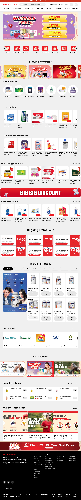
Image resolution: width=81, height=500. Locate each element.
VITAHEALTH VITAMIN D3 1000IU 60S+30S (46, 287)
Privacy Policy (37, 473)
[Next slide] (79, 71)
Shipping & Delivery (49, 462)
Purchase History (60, 456)
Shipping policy (68, 495)
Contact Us (36, 460)
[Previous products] (4, 119)
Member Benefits (71, 456)
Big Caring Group (37, 456)
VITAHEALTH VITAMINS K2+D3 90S (33, 287)
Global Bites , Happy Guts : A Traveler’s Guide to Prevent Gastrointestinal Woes (63, 436)
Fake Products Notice (50, 468)
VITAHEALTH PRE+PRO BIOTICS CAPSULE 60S (71, 287)
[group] (8, 91)
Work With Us (37, 462)
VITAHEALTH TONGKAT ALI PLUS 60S (58, 287)
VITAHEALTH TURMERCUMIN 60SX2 (46, 312)
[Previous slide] (2, 71)
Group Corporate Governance (37, 476)
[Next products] (76, 119)
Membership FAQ (71, 460)
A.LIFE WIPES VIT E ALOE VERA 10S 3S (41, 396)
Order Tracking (48, 466)
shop (24, 390)
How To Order (48, 458)
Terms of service (60, 495)
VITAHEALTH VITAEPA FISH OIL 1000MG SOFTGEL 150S (71, 312)
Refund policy (74, 495)
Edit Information (60, 460)
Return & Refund (48, 460)
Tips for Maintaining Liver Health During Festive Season (14, 436)
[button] (7, 8)
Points (58, 458)
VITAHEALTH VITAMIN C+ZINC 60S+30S (33, 312)
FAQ (46, 456)
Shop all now (76, 163)
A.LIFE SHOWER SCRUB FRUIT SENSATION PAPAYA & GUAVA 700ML (66, 396)
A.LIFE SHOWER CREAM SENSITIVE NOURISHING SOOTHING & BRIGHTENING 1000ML (66, 388)
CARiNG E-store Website (37, 469)
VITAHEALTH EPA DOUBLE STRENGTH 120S (58, 312)
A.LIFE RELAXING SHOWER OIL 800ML (16, 396)
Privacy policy (53, 495)
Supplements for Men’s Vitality (38, 435)
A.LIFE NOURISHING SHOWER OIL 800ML (16, 388)
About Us (36, 458)
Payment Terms (48, 464)
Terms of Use (37, 471)
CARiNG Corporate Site (38, 465)
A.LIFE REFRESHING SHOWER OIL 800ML (41, 388)
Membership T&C (72, 458)
